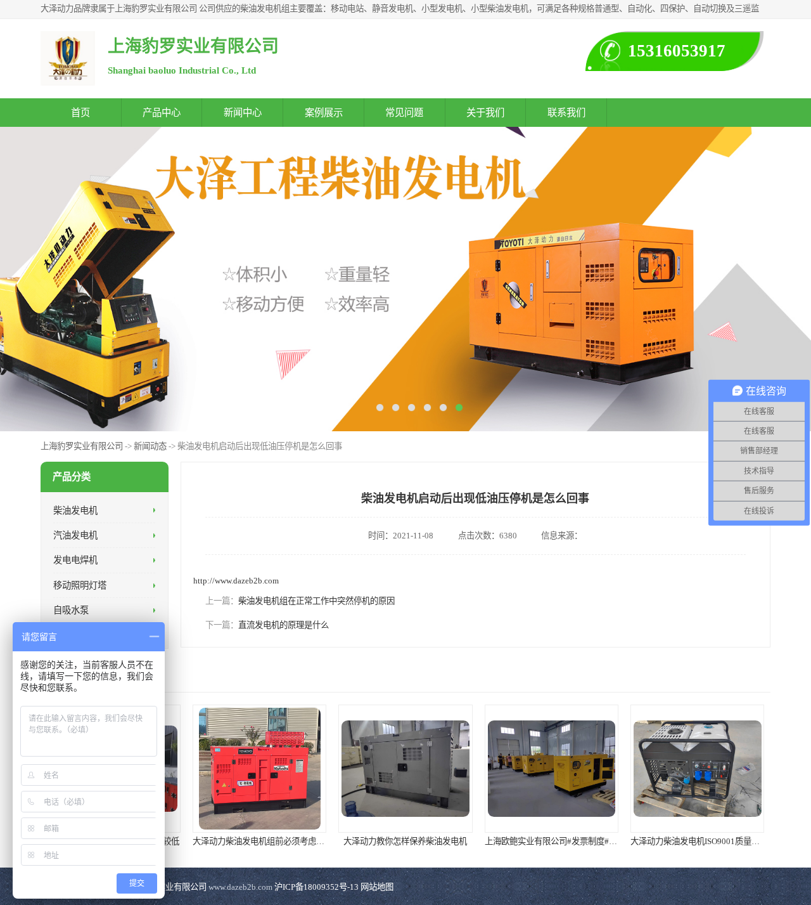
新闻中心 (243, 112)
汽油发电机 (75, 535)
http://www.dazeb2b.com (236, 580)
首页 (80, 112)
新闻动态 (150, 446)
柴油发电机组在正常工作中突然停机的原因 (316, 601)
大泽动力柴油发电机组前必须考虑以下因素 (271, 841)
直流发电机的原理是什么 (283, 625)
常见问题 (404, 112)
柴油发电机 (75, 510)
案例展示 (324, 112)
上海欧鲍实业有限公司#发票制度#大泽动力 (563, 841)
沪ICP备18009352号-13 (316, 887)
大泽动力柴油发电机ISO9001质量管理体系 (707, 841)
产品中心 (162, 112)
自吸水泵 (71, 610)
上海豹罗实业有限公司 (82, 446)
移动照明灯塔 (79, 585)
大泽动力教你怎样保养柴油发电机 (405, 841)
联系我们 (566, 112)
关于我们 (485, 112)
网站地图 (377, 887)
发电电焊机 (75, 560)
